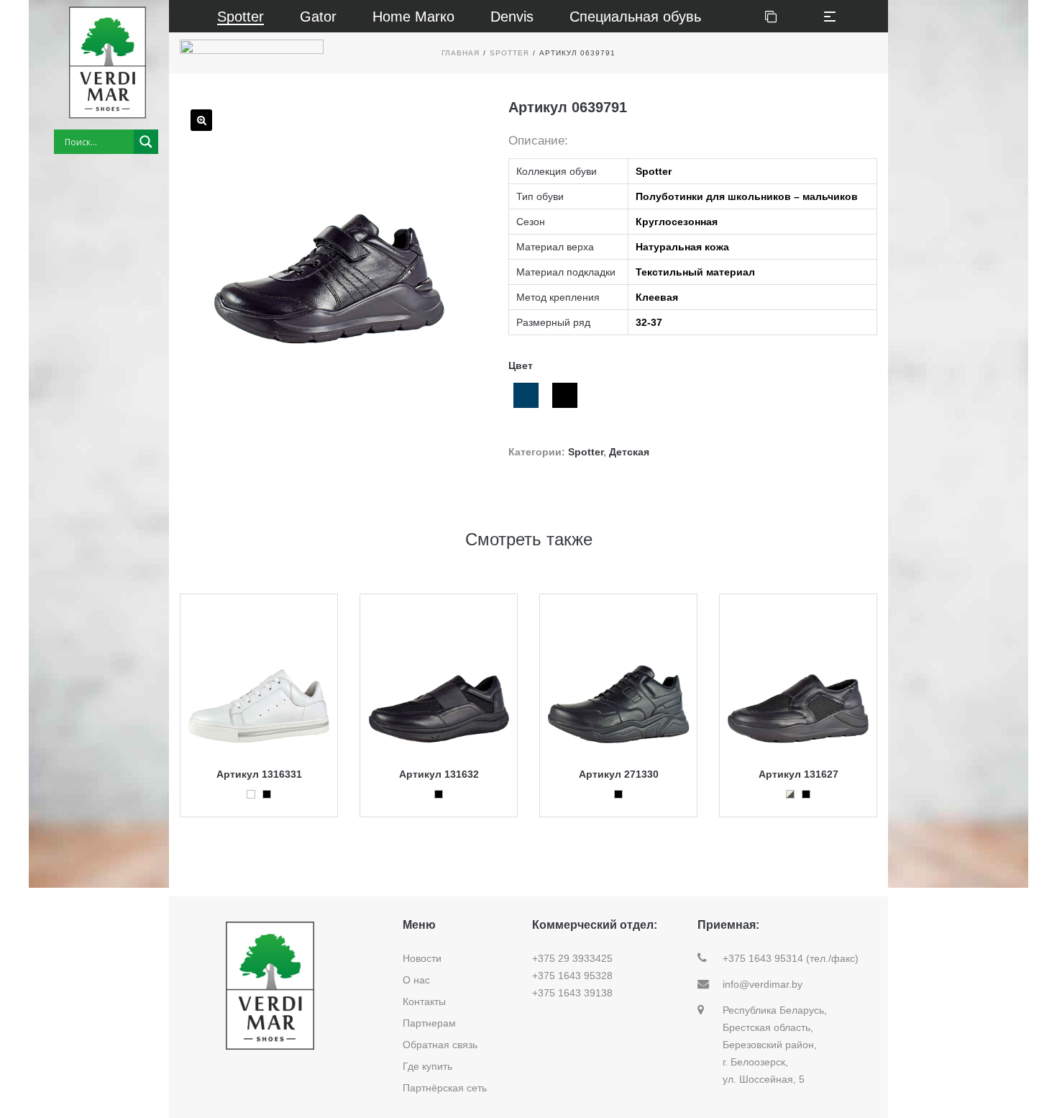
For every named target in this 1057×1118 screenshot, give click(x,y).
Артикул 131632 (439, 774)
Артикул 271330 (619, 774)
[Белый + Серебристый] (790, 794)
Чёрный (564, 395)
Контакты (424, 1001)
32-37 (649, 322)
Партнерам (429, 1023)
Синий (526, 395)
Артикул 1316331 (259, 774)
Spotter (509, 53)
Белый (251, 794)
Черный (266, 794)
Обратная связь (440, 1044)
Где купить (427, 1066)
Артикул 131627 (798, 774)
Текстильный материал (695, 272)
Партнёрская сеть (445, 1088)
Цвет (520, 365)
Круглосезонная (677, 221)
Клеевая (657, 297)
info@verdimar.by (762, 984)
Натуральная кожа (682, 247)
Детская (629, 452)
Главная (460, 53)
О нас (416, 980)
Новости (422, 958)
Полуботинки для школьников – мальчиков (747, 196)
